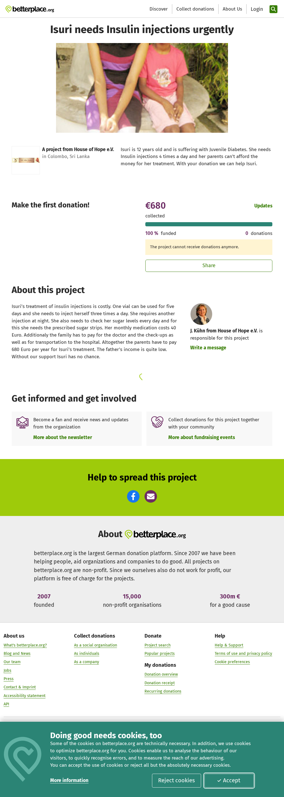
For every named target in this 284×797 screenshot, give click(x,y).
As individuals (86, 653)
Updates (263, 206)
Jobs (7, 670)
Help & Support (229, 645)
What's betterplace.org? (25, 645)
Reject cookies (176, 780)
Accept (231, 780)
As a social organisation (95, 645)
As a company (86, 661)
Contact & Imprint (20, 687)
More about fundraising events (201, 437)
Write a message (208, 348)
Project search (157, 645)
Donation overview (161, 674)
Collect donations (195, 9)
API (6, 703)
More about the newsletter (62, 437)
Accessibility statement (24, 695)
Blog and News (17, 653)
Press (9, 678)
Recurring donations (162, 691)
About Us (232, 9)
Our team (12, 661)
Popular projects (159, 653)
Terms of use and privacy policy (243, 653)
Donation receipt (159, 682)
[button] (133, 496)
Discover (158, 9)
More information (69, 780)
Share (208, 265)
